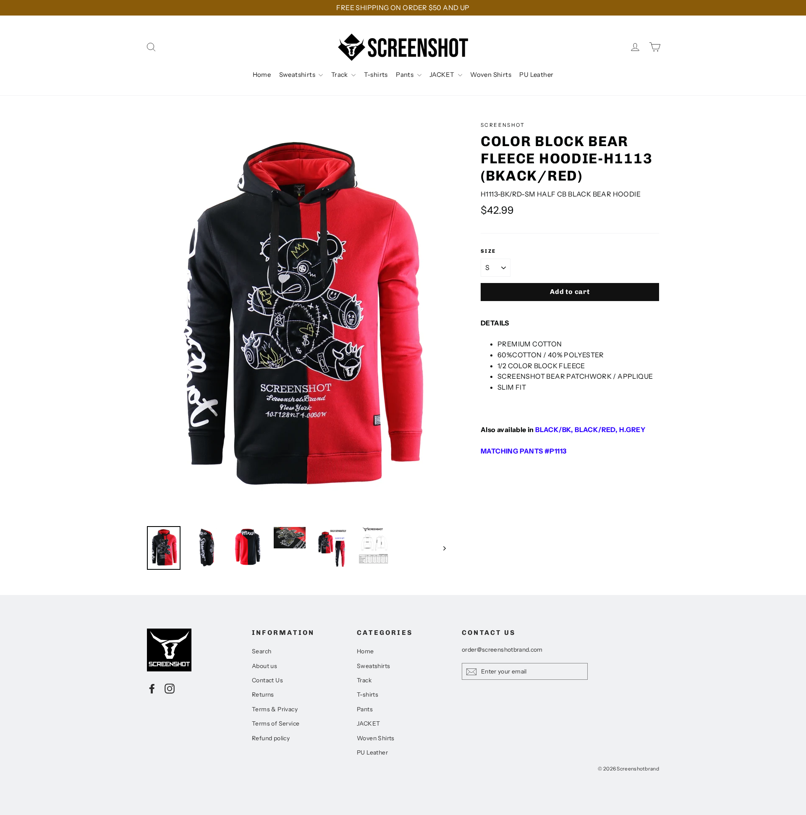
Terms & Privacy (275, 709)
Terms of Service (275, 723)
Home (262, 75)
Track (340, 75)
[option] (298, 319)
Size (488, 251)
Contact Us (267, 680)
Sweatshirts (298, 75)
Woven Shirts (490, 75)
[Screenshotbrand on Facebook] (152, 688)
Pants (405, 75)
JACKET (442, 75)
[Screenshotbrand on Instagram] (170, 688)
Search (261, 651)
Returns (263, 694)
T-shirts (376, 75)
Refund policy (271, 738)
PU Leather (536, 75)
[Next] (444, 548)
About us (264, 666)
